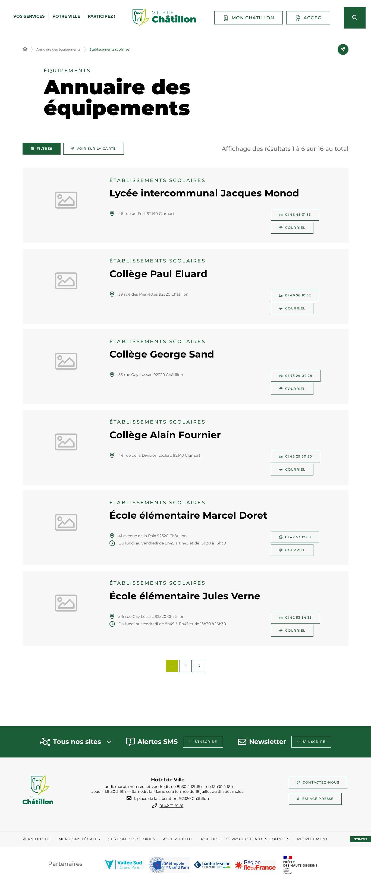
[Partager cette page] (343, 49)
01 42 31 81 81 (171, 805)
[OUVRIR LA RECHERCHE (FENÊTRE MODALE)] (355, 18)
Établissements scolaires (109, 49)
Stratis (360, 839)
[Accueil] (25, 49)
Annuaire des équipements (58, 49)
